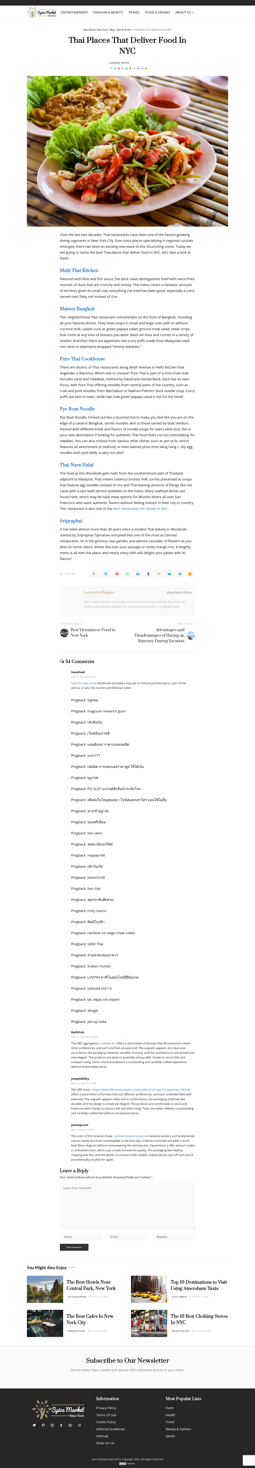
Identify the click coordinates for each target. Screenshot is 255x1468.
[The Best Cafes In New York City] (45, 1323)
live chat (94, 888)
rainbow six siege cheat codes (111, 933)
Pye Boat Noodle (77, 409)
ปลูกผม (92, 700)
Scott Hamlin (179, 1297)
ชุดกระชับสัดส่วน (100, 899)
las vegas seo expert (103, 999)
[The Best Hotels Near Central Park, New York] (45, 1289)
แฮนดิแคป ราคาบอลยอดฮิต (108, 744)
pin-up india (96, 1021)
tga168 (92, 777)
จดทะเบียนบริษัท (100, 844)
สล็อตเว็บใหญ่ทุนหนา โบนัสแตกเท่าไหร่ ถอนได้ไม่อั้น (127, 799)
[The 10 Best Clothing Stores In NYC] (149, 1323)
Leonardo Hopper (119, 63)
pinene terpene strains (130, 1136)
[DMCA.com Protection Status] (127, 1463)
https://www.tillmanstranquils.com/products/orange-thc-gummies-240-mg (141, 1090)
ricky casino (96, 910)
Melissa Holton (180, 1331)
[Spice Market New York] (41, 12)
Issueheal (78, 672)
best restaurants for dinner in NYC (140, 508)
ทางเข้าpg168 (98, 811)
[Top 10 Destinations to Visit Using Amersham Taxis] (149, 1289)
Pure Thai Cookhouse (82, 359)
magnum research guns (106, 711)
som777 (93, 755)
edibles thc (108, 1043)
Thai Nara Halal (77, 465)
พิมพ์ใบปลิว (95, 921)
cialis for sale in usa (83, 683)
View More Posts (179, 592)
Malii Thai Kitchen (79, 271)
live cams (94, 833)
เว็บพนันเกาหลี (98, 733)
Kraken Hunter (99, 966)
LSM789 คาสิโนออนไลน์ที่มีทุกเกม (113, 977)
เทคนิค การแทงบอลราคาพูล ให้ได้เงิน (115, 766)
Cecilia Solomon (77, 1297)
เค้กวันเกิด (95, 866)
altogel (92, 1010)
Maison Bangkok (77, 309)
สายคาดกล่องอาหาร (102, 955)
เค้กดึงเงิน (94, 722)
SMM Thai (95, 944)
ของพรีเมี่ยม (96, 822)
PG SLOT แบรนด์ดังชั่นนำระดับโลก (114, 788)
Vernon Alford (76, 1331)
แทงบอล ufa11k (99, 988)
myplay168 (96, 855)
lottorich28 (96, 877)
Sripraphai (71, 521)
